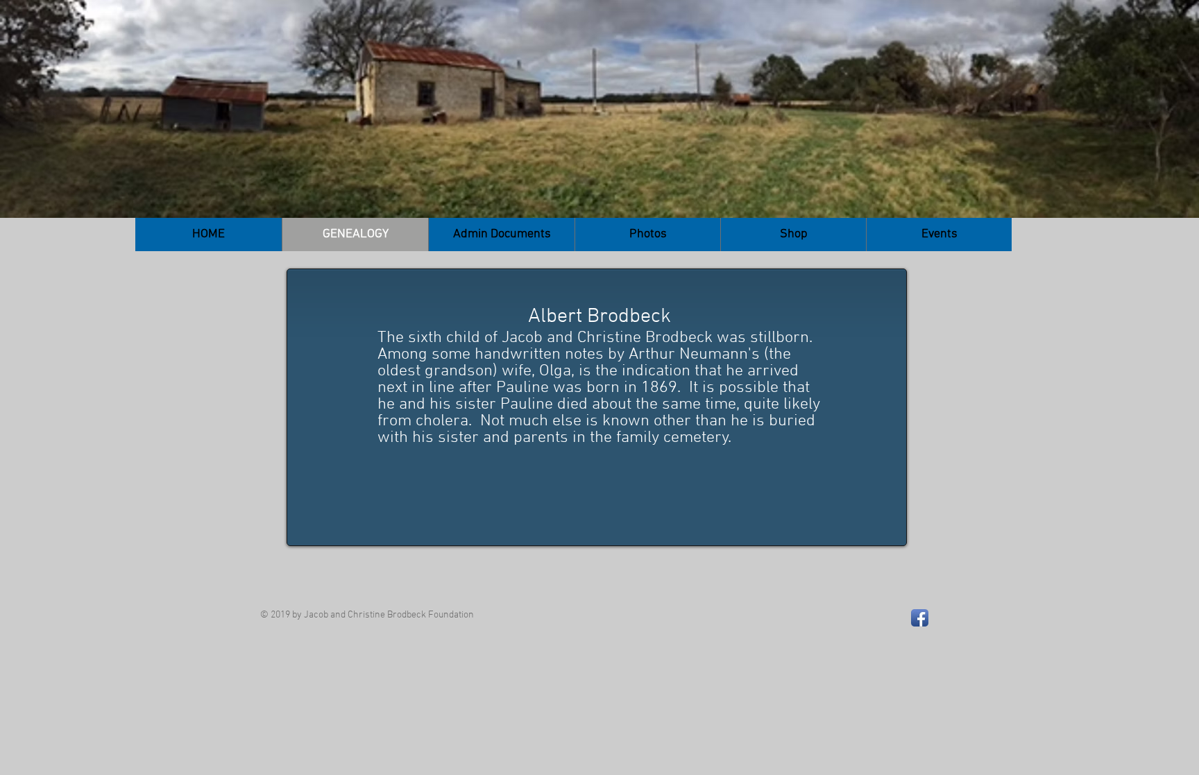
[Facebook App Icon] (919, 618)
